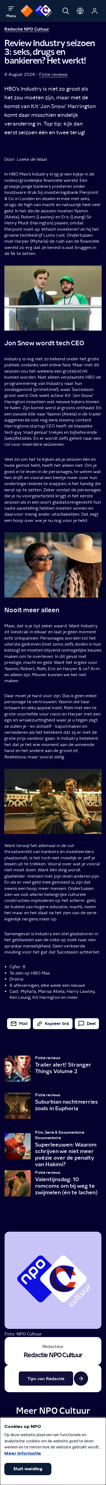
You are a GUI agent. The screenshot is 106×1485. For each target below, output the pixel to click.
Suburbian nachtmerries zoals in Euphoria (66, 1105)
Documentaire (48, 1138)
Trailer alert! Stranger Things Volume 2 (63, 1067)
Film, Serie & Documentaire (59, 1132)
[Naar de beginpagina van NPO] (27, 11)
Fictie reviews (53, 74)
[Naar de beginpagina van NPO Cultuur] (43, 11)
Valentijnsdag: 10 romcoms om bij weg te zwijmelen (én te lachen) (66, 1186)
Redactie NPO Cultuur (26, 29)
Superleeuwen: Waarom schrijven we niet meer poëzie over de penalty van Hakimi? (65, 1154)
